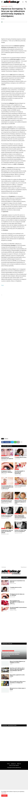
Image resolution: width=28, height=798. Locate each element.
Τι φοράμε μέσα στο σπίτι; (21, 457)
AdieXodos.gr (18, 767)
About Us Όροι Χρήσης (14, 765)
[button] (2, 2)
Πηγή (2, 285)
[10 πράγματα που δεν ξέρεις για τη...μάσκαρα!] (5, 596)
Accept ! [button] (4, 795)
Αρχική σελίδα (4, 6)
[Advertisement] (14, 290)
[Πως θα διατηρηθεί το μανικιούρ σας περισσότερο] (5, 609)
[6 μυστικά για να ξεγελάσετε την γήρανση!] (5, 582)
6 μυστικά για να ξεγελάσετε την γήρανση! (7, 458)
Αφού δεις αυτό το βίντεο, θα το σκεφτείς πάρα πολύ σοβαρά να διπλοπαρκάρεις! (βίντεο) (17, 669)
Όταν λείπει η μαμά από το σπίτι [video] (17, 675)
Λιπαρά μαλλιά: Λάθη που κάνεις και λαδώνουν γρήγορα (7, 531)
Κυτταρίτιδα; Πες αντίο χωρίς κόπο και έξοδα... (6, 501)
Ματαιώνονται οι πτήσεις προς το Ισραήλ (18, 689)
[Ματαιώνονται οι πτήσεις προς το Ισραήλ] (5, 690)
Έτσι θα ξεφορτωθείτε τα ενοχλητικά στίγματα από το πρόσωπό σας (7, 487)
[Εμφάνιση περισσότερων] (21, 442)
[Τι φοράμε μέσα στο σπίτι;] (5, 589)
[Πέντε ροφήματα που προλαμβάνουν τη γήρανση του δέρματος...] (5, 602)
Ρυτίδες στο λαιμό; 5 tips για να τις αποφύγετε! (7, 516)
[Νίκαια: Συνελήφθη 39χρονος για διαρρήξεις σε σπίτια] (5, 663)
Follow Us (19, 763)
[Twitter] (12, 442)
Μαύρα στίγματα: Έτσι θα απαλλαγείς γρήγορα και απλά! (20, 501)
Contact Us (13, 763)
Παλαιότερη (23, 567)
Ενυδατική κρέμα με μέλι (20, 485)
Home (8, 763)
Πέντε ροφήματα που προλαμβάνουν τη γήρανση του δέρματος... (17, 602)
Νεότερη (4, 567)
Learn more (3, 792)
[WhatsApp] (15, 442)
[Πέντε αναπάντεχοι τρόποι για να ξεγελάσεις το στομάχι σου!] (5, 683)
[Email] (18, 442)
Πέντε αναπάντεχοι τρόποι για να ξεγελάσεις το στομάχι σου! (17, 682)
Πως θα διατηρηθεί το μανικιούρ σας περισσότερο (20, 472)
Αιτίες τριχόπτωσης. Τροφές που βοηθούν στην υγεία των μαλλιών (20, 516)
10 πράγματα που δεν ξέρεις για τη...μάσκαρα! (6, 471)
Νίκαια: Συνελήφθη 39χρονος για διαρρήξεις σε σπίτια (17, 662)
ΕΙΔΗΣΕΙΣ (11, 6)
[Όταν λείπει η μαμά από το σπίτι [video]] (5, 676)
